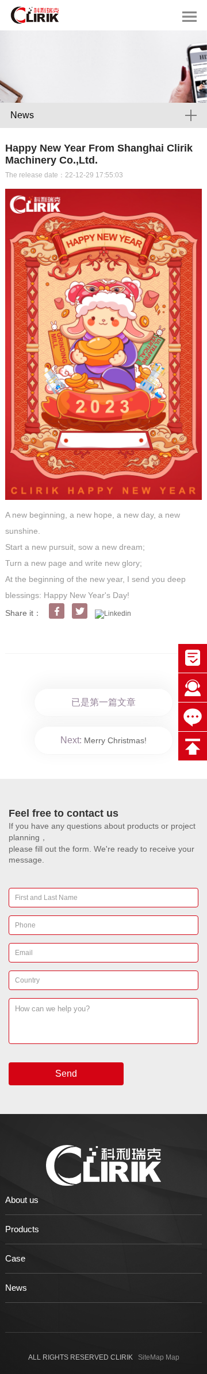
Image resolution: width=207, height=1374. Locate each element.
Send (66, 1073)
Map (172, 1357)
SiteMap (151, 1357)
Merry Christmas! (115, 740)
